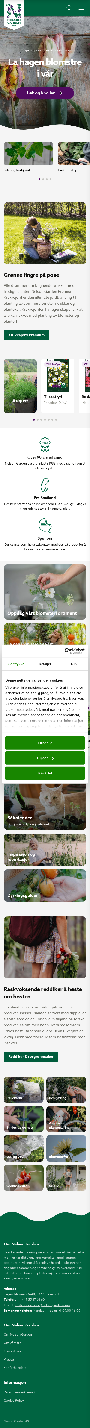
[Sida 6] (52, 420)
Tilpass (42, 758)
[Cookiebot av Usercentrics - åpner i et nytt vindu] (65, 651)
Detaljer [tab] (45, 664)
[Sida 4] (50, 179)
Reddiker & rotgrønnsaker (31, 1056)
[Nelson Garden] (14, 15)
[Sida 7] (56, 420)
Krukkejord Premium (26, 335)
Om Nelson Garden (18, 1334)
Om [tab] (74, 664)
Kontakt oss (12, 1351)
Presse (9, 1359)
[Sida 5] (49, 420)
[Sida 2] (43, 179)
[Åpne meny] (81, 8)
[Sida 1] (39, 179)
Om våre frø (12, 1342)
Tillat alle (45, 743)
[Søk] (69, 8)
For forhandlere (15, 1367)
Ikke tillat (45, 773)
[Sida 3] (47, 179)
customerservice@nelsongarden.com (42, 1305)
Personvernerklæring (19, 1392)
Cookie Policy (14, 1400)
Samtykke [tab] (16, 664)
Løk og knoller (41, 93)
